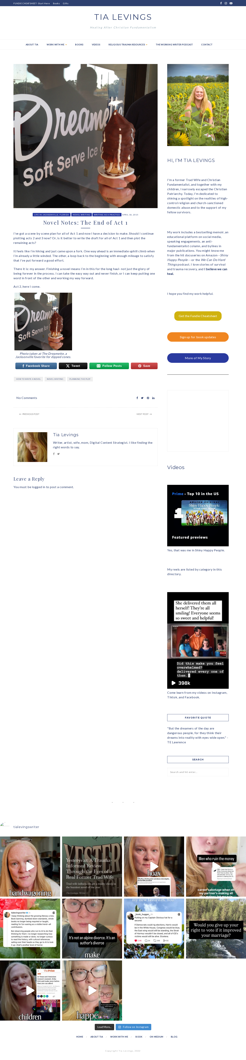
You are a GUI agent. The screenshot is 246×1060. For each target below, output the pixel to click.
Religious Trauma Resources (127, 44)
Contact (206, 44)
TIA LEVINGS (123, 17)
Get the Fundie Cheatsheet (198, 316)
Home (79, 1036)
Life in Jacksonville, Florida (51, 214)
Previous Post (31, 414)
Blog (174, 1036)
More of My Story (198, 358)
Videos (96, 44)
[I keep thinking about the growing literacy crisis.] (30, 929)
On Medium (156, 1036)
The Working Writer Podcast (174, 44)
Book (138, 1036)
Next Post (143, 414)
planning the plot (80, 379)
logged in (38, 487)
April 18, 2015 (130, 214)
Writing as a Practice (107, 214)
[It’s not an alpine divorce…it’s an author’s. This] (92, 929)
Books (56, 3)
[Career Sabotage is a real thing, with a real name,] (92, 990)
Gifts (66, 3)
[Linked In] (152, 398)
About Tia (32, 44)
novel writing (55, 379)
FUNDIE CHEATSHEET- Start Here (31, 3)
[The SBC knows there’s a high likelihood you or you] (154, 867)
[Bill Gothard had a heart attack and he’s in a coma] (30, 990)
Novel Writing (81, 214)
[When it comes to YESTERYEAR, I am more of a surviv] (92, 867)
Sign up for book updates (198, 337)
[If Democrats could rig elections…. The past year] (154, 929)
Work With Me (56, 44)
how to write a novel (28, 379)
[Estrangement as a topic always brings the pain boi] (30, 867)
